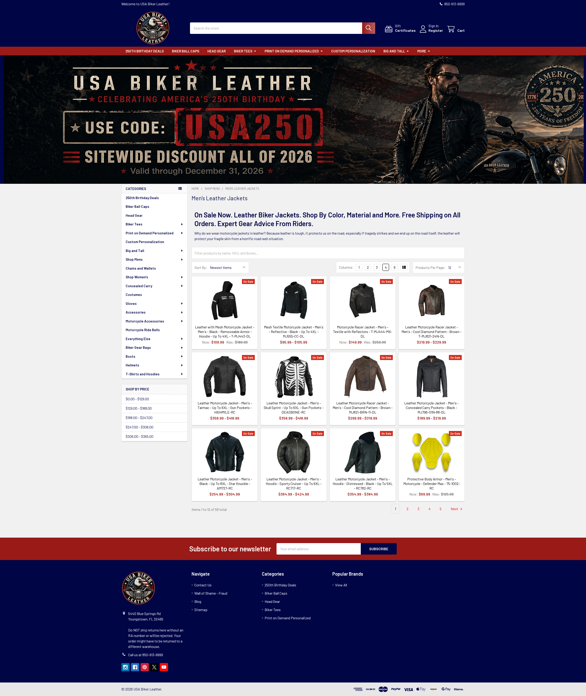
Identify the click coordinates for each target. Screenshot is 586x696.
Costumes (134, 294)
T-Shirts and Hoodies (143, 374)
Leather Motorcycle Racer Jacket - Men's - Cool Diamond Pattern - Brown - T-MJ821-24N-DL (431, 331)
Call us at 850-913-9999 (145, 655)
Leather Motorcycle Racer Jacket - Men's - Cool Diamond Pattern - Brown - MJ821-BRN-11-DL (363, 407)
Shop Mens (134, 259)
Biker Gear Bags (138, 347)
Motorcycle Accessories (145, 321)
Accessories (136, 312)
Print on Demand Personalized (292, 51)
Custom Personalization (353, 51)
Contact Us (203, 585)
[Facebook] (135, 667)
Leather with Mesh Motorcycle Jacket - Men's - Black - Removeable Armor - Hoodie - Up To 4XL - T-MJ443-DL (224, 331)
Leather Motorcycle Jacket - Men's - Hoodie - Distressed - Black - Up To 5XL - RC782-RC (363, 483)
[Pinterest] (145, 667)
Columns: (346, 267)
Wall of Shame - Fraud (210, 593)
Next (455, 508)
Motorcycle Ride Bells (143, 330)
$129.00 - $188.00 (139, 408)
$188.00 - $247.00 (139, 417)
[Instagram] (125, 667)
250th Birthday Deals (144, 51)
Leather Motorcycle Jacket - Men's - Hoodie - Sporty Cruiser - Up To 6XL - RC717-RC (294, 483)
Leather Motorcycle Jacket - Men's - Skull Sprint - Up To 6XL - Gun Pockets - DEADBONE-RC (293, 407)
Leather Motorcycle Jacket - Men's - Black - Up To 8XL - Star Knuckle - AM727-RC (225, 483)
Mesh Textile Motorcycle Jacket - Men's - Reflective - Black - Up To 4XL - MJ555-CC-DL (293, 331)
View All (341, 585)
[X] (154, 667)
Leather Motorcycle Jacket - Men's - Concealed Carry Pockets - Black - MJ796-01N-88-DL (431, 407)
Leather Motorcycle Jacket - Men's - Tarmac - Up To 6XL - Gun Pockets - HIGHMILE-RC (225, 407)
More (421, 51)
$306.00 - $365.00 (139, 436)
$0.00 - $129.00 (137, 399)
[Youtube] (164, 667)
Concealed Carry (139, 286)
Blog (197, 601)
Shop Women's (137, 277)
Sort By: (201, 267)
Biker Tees (243, 51)
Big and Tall (394, 51)
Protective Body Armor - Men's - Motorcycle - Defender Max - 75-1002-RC (431, 483)
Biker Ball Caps (185, 51)
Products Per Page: (430, 267)
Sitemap (200, 609)
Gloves (131, 303)
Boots (130, 356)
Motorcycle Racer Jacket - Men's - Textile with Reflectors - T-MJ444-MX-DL (362, 331)
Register (436, 30)
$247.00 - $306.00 (139, 427)
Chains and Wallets (141, 268)
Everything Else (138, 339)
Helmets (132, 365)
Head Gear (216, 51)
